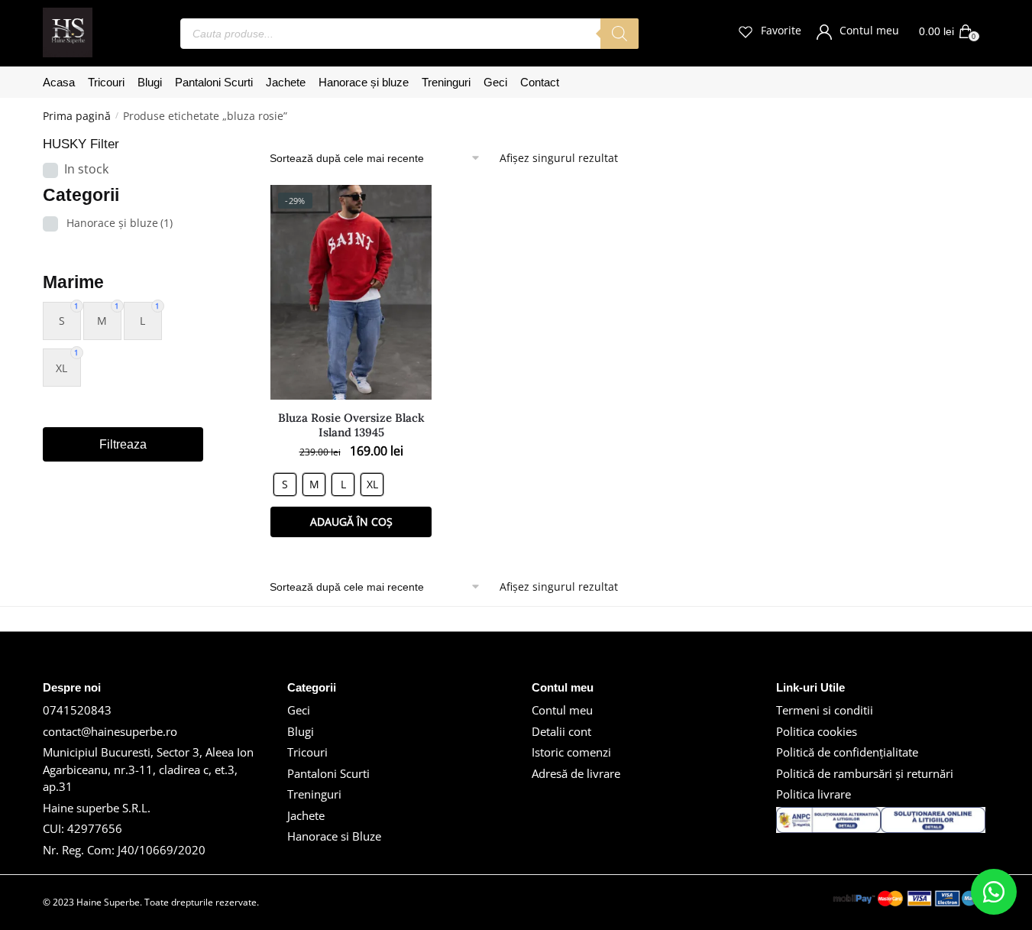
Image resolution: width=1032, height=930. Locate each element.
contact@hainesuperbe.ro (110, 731)
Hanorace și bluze (119, 222)
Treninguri (314, 794)
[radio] (284, 484)
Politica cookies (816, 731)
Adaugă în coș (351, 521)
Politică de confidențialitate (847, 752)
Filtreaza (123, 444)
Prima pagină (77, 116)
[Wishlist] (408, 207)
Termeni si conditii (824, 710)
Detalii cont (561, 731)
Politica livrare (813, 794)
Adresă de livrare (576, 773)
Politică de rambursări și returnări (864, 773)
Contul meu (869, 30)
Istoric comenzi (571, 752)
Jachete (306, 815)
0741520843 (77, 710)
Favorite (781, 30)
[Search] (619, 33)
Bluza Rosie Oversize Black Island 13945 (351, 424)
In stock (86, 168)
